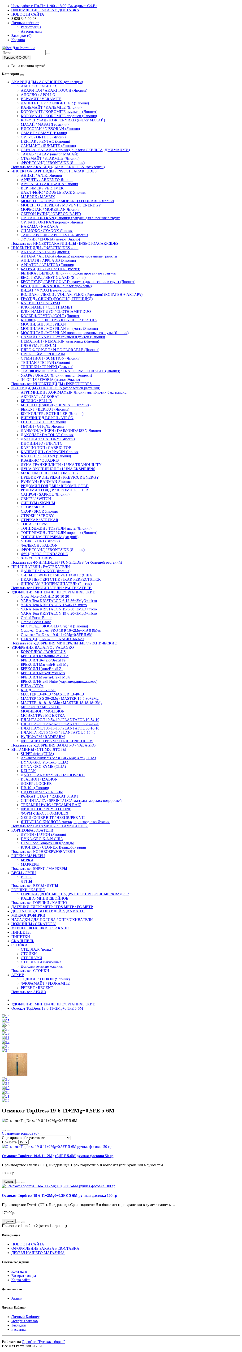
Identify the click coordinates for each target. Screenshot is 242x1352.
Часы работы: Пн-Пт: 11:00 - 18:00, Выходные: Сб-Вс (54, 6)
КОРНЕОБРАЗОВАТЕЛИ (32, 830)
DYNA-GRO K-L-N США (42, 839)
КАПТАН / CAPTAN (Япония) (46, 456)
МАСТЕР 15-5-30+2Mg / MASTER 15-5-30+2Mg (60, 698)
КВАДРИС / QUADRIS (40, 460)
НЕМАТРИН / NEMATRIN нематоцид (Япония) (60, 341)
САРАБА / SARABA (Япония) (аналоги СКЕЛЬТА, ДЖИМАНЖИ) (75, 150)
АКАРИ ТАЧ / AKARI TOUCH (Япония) (54, 90)
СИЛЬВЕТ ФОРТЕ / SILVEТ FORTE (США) (57, 575)
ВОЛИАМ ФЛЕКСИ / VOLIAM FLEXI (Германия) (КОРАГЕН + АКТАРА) (82, 294)
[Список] (4, 1130)
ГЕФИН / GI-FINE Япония (42, 426)
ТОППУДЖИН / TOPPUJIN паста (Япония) (56, 528)
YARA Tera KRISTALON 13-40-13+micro (54, 605)
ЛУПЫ (26, 881)
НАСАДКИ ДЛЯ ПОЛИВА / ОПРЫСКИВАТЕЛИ (52, 920)
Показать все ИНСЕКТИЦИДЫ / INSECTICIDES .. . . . (55, 384)
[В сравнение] (23, 1182)
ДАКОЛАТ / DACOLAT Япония (47, 435)
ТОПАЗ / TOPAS (34, 524)
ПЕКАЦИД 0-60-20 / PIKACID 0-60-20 (52, 639)
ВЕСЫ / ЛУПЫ (23, 873)
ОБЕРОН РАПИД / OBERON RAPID (51, 214)
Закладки (18, 1325)
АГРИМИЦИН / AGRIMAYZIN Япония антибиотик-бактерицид (73, 392)
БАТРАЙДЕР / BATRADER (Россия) (50, 269)
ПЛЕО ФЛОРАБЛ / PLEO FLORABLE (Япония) (60, 350)
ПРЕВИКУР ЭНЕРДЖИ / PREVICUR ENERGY (60, 477)
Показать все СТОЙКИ (30, 971)
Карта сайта (20, 1280)
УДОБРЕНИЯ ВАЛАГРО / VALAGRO (42, 647)
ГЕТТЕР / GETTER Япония (43, 422)
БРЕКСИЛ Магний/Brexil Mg (44, 664)
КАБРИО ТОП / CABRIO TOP (46, 448)
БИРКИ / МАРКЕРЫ (28, 856)
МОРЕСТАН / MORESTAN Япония (50, 209)
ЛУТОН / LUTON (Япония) (43, 835)
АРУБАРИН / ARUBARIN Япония (49, 184)
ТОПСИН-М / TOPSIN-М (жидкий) (49, 537)
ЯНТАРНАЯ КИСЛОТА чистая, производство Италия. (65, 822)
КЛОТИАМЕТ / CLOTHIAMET (47, 307)
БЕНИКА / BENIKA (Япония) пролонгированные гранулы (68, 273)
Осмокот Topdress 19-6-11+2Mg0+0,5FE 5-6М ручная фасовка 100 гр (59, 1195)
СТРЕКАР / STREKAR (39, 520)
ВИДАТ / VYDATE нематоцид (46, 290)
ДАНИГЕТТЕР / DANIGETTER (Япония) (55, 103)
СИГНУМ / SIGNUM (38, 503)
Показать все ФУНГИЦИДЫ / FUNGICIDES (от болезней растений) (66, 562)
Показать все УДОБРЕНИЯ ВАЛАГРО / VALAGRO (53, 745)
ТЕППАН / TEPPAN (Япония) (45, 363)
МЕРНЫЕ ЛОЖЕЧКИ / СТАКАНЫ (40, 928)
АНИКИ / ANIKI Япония (41, 175)
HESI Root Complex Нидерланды (47, 843)
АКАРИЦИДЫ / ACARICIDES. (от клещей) (47, 82)
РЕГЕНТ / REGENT (37, 988)
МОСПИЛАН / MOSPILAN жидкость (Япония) (59, 328)
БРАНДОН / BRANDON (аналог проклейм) (56, 286)
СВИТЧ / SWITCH (36, 499)
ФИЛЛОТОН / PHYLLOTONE (46, 809)
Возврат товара (23, 1276)
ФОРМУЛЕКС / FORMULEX (45, 813)
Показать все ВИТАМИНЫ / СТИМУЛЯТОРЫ (49, 826)
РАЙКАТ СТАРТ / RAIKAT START (49, 796)
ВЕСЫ (26, 877)
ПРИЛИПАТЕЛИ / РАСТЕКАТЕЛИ (40, 567)
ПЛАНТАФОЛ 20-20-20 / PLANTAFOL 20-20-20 (60, 724)
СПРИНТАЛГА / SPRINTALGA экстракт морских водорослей (71, 800)
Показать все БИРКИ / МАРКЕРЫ (39, 869)
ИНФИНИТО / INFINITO (42, 443)
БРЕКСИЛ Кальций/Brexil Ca (45, 656)
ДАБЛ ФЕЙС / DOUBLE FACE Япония (53, 192)
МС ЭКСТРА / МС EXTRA (43, 715)
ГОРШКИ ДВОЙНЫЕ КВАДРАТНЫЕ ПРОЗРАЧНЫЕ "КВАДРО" (75, 894)
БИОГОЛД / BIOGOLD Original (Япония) (54, 626)
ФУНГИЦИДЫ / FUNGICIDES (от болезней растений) (55, 388)
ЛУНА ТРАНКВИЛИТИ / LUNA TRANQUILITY (61, 465)
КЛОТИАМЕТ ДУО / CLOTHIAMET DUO (56, 311)
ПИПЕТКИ (20, 937)
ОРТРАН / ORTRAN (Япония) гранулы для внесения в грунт (70, 218)
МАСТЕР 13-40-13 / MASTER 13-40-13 (52, 694)
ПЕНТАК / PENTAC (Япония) (45, 141)
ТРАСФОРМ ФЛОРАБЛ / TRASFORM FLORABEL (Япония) (70, 371)
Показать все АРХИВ (28, 992)
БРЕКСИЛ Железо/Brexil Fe (43, 660)
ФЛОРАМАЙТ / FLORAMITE (45, 983)
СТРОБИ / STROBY (37, 516)
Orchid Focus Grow (36, 622)
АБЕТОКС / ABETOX (39, 86)
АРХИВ (17, 975)
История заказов (24, 1321)
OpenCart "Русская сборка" (43, 1342)
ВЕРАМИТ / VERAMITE (41, 99)
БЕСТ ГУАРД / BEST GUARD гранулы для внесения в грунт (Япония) (78, 282)
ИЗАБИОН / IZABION (39, 779)
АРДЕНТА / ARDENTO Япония (47, 180)
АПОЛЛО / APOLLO (38, 95)
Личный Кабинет (25, 1317)
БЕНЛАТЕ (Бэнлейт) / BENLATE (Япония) (56, 405)
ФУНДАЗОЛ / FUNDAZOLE (44, 554)
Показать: (9, 1142)
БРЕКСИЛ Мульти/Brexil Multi (45, 677)
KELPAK (28, 771)
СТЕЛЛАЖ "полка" (37, 949)
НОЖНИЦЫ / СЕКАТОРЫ (33, 924)
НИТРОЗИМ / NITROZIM (42, 792)
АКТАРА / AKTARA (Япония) (45, 252)
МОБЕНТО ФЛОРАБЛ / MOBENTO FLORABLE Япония (67, 201)
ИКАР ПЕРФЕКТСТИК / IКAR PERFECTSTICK (61, 579)
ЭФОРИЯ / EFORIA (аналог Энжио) (50, 239)
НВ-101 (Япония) (35, 788)
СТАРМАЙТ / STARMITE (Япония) (50, 158)
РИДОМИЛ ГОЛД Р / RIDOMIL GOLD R (54, 490)
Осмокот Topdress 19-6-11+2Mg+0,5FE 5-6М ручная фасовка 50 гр (57, 1156)
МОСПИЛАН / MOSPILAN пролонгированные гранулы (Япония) (75, 333)
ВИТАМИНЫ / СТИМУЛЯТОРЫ (38, 749)
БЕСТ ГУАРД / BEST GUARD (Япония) (53, 277)
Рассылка (18, 1329)
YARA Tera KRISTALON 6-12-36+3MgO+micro (59, 601)
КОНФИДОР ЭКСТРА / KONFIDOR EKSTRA (59, 320)
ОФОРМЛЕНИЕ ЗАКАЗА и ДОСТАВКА (45, 10)
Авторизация (31, 31)
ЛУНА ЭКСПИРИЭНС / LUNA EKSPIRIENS (58, 469)
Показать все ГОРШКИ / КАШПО (39, 903)
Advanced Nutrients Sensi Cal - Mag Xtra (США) (58, 758)
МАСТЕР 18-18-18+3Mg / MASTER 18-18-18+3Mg (61, 703)
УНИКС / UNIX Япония (40, 541)
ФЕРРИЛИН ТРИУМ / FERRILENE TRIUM (57, 741)
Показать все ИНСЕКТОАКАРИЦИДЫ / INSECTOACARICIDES (64, 243)
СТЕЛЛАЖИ (31, 958)
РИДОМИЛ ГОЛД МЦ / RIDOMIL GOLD (55, 486)
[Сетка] (8, 1130)
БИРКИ (27, 860)
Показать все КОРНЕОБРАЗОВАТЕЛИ (43, 852)
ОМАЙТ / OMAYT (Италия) (44, 133)
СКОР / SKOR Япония (39, 511)
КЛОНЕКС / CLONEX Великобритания (53, 847)
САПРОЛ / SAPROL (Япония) (45, 494)
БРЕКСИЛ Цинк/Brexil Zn (42, 669)
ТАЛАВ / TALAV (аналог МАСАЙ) (49, 154)
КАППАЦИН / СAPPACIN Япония (49, 452)
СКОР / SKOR (32, 507)
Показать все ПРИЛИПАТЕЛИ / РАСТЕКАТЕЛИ (51, 588)
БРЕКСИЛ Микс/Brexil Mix (43, 673)
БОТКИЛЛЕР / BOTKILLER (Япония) (52, 414)
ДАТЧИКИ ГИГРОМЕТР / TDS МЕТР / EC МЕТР (52, 907)
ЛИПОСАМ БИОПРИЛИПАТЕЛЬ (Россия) (56, 584)
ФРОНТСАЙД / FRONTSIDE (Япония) (53, 163)
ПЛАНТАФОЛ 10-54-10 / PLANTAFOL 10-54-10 (60, 720)
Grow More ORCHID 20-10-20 (45, 596)
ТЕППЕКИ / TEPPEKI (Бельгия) (47, 367)
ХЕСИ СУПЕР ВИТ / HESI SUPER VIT (53, 817)
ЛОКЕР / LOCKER (36, 783)
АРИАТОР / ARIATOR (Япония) (47, 265)
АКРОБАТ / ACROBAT (40, 397)
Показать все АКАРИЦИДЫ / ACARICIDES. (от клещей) (58, 167)
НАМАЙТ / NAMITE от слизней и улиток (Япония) (63, 337)
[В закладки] (18, 1182)
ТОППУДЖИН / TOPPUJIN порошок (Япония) (59, 533)
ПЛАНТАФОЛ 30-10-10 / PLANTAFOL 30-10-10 (60, 728)
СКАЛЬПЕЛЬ (22, 941)
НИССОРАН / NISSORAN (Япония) (50, 129)
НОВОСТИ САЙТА (27, 14)
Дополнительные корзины (42, 966)
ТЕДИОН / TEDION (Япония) (45, 979)
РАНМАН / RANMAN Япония (46, 482)
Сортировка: (12, 1138)
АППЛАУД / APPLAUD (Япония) (48, 260)
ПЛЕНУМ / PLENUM (38, 345)
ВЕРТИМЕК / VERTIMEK (42, 188)
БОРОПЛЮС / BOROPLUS (43, 652)
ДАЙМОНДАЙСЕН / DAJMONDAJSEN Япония (61, 431)
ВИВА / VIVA (32, 686)
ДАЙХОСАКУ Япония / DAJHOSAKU (53, 775)
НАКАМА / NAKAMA (39, 226)
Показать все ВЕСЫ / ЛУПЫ (34, 886)
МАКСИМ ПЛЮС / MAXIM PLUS (49, 473)
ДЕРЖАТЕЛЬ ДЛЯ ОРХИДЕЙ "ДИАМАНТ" (48, 911)
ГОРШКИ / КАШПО (28, 890)
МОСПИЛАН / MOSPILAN (43, 324)
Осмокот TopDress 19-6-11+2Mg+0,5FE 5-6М (56, 635)
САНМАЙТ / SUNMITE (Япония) (48, 146)
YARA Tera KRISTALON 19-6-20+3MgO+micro (59, 613)
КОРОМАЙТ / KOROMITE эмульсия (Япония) (59, 112)
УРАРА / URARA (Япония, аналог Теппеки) (56, 375)
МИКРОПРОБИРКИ (28, 915)
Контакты (19, 1271)
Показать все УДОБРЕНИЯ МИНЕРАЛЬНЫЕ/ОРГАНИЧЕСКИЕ (64, 643)
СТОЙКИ (19, 945)
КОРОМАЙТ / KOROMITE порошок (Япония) (59, 116)
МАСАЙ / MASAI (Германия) (45, 124)
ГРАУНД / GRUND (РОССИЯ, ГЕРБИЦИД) (57, 299)
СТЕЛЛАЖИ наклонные (41, 962)
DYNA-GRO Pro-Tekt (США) (44, 762)
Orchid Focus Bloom (36, 618)
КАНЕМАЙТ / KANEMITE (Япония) (51, 107)
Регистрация (31, 27)
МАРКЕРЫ (30, 864)
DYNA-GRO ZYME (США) (43, 766)
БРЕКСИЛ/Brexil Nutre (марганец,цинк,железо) (59, 681)
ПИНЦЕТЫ (21, 932)
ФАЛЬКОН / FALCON (39, 545)
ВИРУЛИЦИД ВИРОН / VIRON (47, 418)
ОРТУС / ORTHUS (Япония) (44, 137)
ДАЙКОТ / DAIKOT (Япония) (45, 571)
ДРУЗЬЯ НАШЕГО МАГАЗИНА (38, 1253)
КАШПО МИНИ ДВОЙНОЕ (44, 898)
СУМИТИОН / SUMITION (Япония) (50, 358)
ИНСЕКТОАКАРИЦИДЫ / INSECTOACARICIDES (54, 171)
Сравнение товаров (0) (20, 1133)
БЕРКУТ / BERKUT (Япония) (45, 409)
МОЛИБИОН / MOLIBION (43, 711)
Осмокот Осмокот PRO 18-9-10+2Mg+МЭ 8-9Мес (61, 630)
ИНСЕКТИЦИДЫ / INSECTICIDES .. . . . (44, 248)
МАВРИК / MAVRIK (38, 197)
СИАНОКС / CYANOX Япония (47, 231)
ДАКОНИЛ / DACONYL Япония (48, 439)
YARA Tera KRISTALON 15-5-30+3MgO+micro (59, 609)
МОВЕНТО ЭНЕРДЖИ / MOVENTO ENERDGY (61, 205)
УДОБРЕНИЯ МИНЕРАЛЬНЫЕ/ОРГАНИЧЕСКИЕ (53, 592)
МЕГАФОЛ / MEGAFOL (40, 707)
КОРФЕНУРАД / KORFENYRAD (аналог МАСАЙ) (63, 120)
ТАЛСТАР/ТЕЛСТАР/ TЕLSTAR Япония (54, 235)
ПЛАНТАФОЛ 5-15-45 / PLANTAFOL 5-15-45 (58, 732)
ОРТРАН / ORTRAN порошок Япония (52, 222)
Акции (16, 1298)
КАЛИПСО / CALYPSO (40, 303)
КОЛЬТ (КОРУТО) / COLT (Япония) (50, 316)
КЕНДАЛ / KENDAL (38, 690)
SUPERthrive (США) (37, 754)
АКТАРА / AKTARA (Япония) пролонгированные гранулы (69, 256)
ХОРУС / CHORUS (36, 558)
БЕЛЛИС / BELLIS (36, 401)
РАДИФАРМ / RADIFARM (43, 737)
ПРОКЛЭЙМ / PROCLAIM (43, 354)
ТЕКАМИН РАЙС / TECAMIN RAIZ (51, 805)
